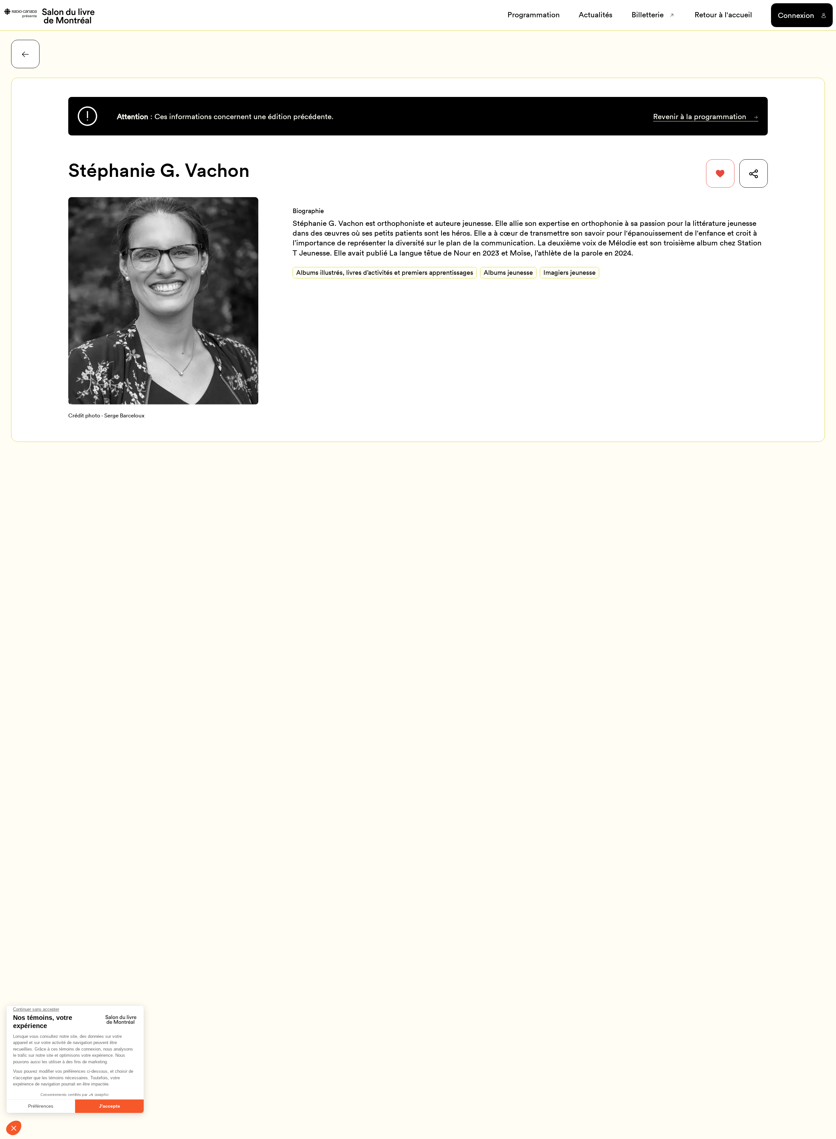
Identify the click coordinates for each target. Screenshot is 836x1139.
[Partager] (753, 173)
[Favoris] (720, 173)
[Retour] (25, 54)
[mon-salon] (48, 15)
